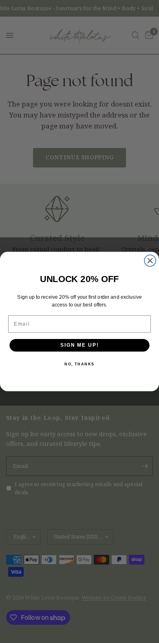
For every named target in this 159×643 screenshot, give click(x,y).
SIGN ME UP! (79, 345)
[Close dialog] (150, 260)
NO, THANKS (79, 364)
